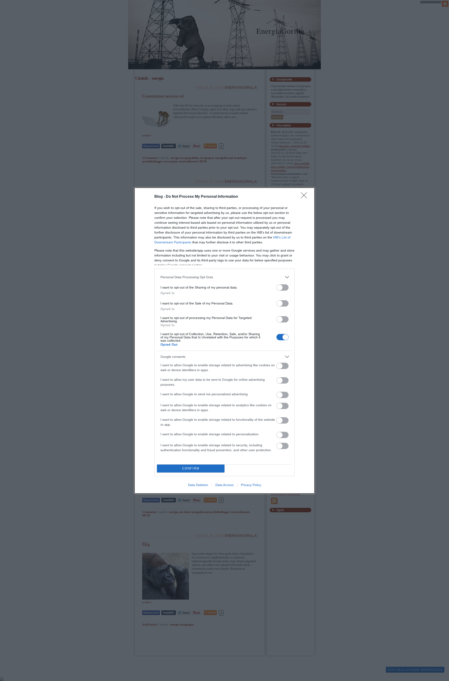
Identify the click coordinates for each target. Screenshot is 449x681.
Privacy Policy (251, 485)
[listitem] (224, 277)
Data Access (224, 485)
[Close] (305, 196)
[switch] (282, 287)
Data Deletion (198, 485)
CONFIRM (190, 468)
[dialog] (224, 341)
